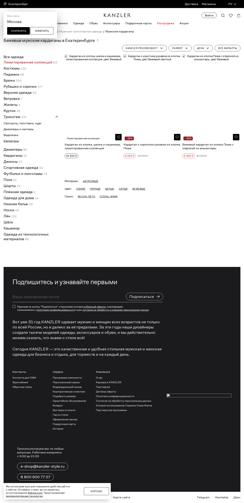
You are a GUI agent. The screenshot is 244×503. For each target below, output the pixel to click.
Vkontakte (221, 497)
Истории (58, 428)
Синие (80, 188)
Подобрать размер (64, 396)
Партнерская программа (111, 410)
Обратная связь (22, 386)
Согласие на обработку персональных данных (123, 400)
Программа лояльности (67, 377)
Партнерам (103, 386)
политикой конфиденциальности (55, 309)
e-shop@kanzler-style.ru (43, 466)
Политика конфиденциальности (115, 396)
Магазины (209, 4)
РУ (230, 4)
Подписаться (144, 296)
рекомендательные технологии (24, 496)
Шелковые (90, 181)
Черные (95, 188)
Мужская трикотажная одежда (80, 31)
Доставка (191, 4)
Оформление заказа (65, 419)
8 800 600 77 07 (35, 477)
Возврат (58, 405)
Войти (209, 15)
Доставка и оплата (64, 410)
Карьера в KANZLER (108, 382)
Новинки (61, 23)
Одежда (78, 23)
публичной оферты (95, 306)
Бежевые (138, 188)
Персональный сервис (66, 382)
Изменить (42, 30)
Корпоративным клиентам (69, 391)
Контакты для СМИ (24, 377)
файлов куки (35, 492)
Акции (184, 23)
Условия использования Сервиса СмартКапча (124, 405)
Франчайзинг (20, 382)
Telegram (203, 497)
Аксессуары (111, 23)
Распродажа (165, 23)
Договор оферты (106, 391)
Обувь (93, 23)
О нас (99, 377)
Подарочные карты (138, 23)
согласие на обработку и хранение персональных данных (116, 309)
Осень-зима (109, 196)
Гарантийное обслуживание (69, 400)
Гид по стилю (60, 414)
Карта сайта (121, 497)
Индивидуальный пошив (67, 386)
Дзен (236, 497)
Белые (109, 188)
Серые (123, 188)
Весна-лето (86, 196)
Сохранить (18, 30)
